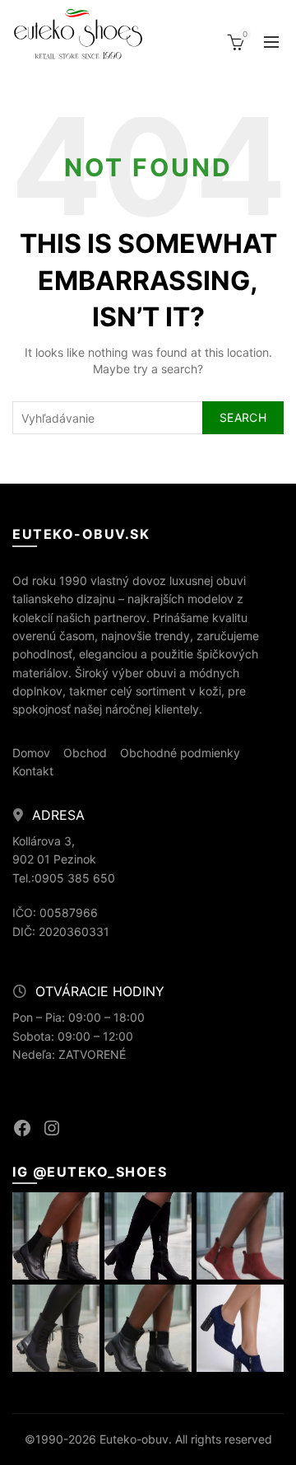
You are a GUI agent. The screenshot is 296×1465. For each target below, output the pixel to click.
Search (243, 417)
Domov (31, 753)
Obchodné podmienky (180, 753)
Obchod (85, 753)
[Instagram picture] (56, 1236)
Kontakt (32, 771)
